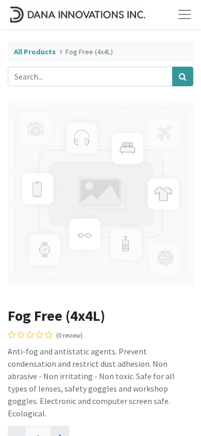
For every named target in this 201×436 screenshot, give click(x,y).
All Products (35, 51)
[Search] (182, 76)
